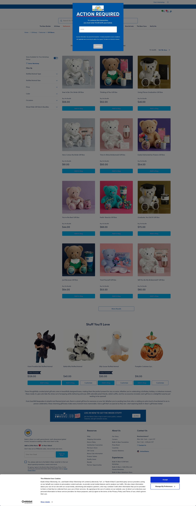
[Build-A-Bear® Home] (98, 8)
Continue (98, 46)
